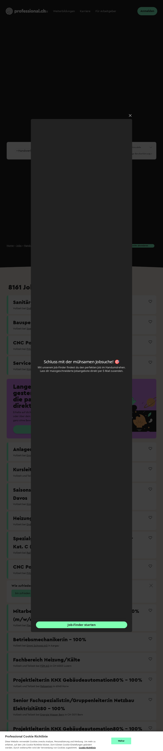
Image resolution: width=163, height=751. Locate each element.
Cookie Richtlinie (87, 748)
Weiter (121, 741)
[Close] (130, 115)
